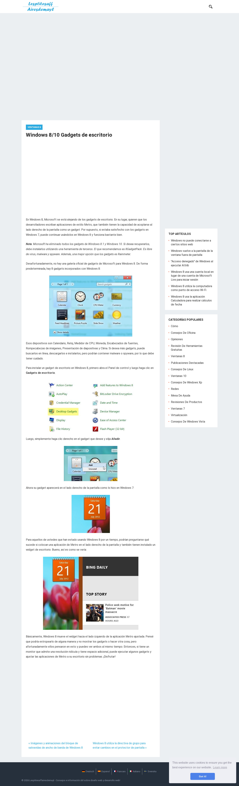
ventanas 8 (34, 127)
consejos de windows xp (186, 382)
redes (175, 389)
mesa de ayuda (180, 395)
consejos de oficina (183, 332)
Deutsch (90, 771)
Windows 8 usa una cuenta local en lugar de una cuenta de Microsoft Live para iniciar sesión (192, 275)
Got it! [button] (202, 776)
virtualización (179, 415)
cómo (174, 326)
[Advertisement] (119, 39)
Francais (121, 771)
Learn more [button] (220, 767)
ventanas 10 (178, 376)
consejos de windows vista (188, 421)
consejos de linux (182, 369)
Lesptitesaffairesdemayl (41, 780)
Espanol (105, 771)
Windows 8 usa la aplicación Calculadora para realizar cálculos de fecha (191, 300)
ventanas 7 (178, 408)
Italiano (136, 771)
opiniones (177, 339)
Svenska (152, 771)
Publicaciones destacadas (187, 363)
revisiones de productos (186, 402)
